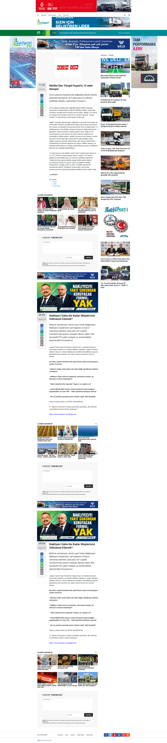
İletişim (73, 735)
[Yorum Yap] (41, 114)
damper (55, 182)
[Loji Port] (43, 22)
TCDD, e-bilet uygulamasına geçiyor (70, 33)
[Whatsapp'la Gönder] (41, 105)
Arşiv (59, 15)
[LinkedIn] (41, 101)
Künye (67, 735)
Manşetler (43, 15)
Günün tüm (124, 33)
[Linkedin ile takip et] (119, 735)
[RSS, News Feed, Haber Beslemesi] (128, 735)
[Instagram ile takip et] (123, 735)
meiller (54, 184)
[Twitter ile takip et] (110, 735)
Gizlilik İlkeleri (80, 735)
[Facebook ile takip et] (106, 735)
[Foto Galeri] (129, 15)
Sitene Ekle (66, 15)
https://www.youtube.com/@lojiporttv (62, 414)
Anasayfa (60, 735)
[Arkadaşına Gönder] (41, 108)
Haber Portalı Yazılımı (46, 740)
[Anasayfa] (38, 15)
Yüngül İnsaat (56, 186)
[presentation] (43, 33)
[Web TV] (125, 15)
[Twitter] (41, 98)
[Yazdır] (41, 111)
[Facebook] (41, 95)
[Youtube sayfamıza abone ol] (115, 735)
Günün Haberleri (52, 15)
